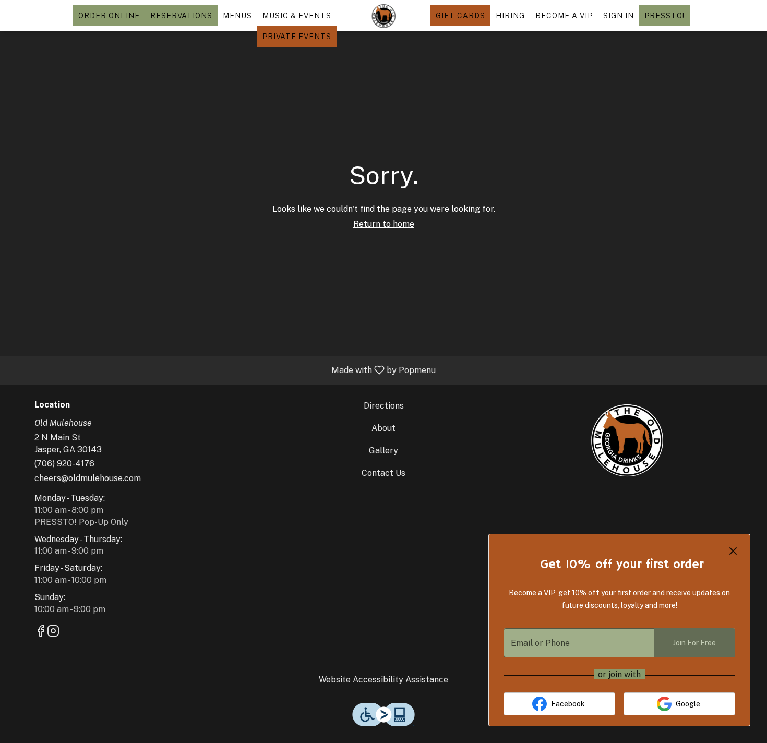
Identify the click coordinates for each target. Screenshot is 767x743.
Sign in (618, 15)
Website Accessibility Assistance (383, 680)
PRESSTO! (664, 15)
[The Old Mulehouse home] (383, 16)
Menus (237, 15)
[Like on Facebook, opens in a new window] (40, 632)
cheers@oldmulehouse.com (87, 478)
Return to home (383, 224)
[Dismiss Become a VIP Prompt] (733, 551)
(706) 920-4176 (64, 464)
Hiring (510, 15)
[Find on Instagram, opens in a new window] (53, 632)
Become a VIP (564, 15)
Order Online (109, 15)
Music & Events (296, 15)
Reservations (181, 15)
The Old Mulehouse (627, 439)
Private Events (296, 36)
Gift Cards (460, 15)
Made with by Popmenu (222, 370)
